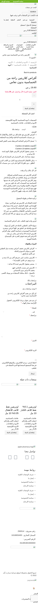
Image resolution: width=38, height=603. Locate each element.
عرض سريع (33, 402)
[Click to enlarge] (32, 55)
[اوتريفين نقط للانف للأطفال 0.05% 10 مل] (10, 391)
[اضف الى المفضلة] (28, 402)
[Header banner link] (19, 301)
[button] (29, 432)
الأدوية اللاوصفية (30, 426)
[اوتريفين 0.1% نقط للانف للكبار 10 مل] (28, 391)
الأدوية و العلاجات (30, 424)
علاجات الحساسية (30, 418)
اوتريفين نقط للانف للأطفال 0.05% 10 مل (11, 410)
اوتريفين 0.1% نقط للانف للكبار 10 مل (28, 410)
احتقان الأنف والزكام (29, 421)
